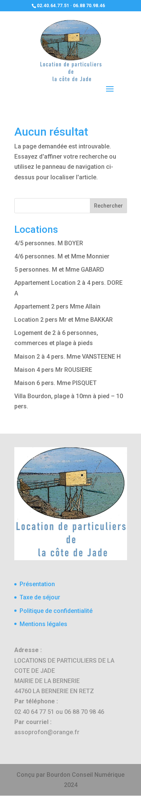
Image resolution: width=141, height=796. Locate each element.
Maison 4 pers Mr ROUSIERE (53, 369)
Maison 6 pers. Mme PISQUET (55, 383)
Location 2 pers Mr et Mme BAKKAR (63, 319)
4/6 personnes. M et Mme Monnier (61, 256)
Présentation (37, 584)
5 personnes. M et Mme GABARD (59, 269)
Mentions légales (43, 624)
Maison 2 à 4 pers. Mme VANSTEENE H (67, 356)
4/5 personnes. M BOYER (48, 243)
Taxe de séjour (40, 597)
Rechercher (108, 206)
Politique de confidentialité (56, 610)
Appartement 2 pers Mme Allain (57, 306)
